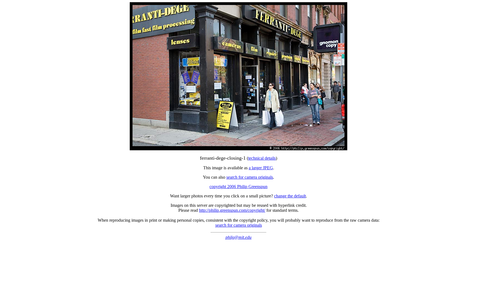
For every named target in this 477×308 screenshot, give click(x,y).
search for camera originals (249, 177)
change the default (290, 196)
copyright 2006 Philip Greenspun (238, 186)
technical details (262, 158)
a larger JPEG (261, 167)
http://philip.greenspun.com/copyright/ (232, 210)
